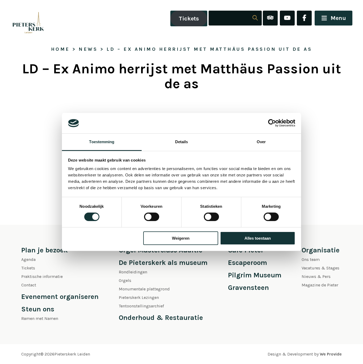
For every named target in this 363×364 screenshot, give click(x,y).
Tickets (189, 18)
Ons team (311, 259)
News (88, 49)
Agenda (28, 259)
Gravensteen (248, 287)
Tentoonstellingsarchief (141, 305)
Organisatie (321, 250)
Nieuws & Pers (316, 276)
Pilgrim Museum (254, 275)
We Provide (331, 354)
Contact (28, 284)
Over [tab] (261, 141)
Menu (338, 18)
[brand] (22, 18)
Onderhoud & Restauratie (161, 318)
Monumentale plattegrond (144, 288)
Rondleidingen (133, 271)
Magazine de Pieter (320, 284)
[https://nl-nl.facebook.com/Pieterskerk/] (304, 18)
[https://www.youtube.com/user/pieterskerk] (287, 18)
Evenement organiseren (60, 297)
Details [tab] (181, 141)
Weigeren (180, 238)
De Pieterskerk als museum (163, 263)
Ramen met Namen (39, 318)
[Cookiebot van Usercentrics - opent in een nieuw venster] (272, 123)
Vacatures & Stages (320, 267)
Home (60, 49)
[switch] (151, 217)
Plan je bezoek (44, 250)
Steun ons (37, 309)
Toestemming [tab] (101, 141)
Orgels (125, 280)
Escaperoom (247, 263)
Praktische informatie (42, 276)
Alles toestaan (257, 238)
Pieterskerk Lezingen (139, 297)
